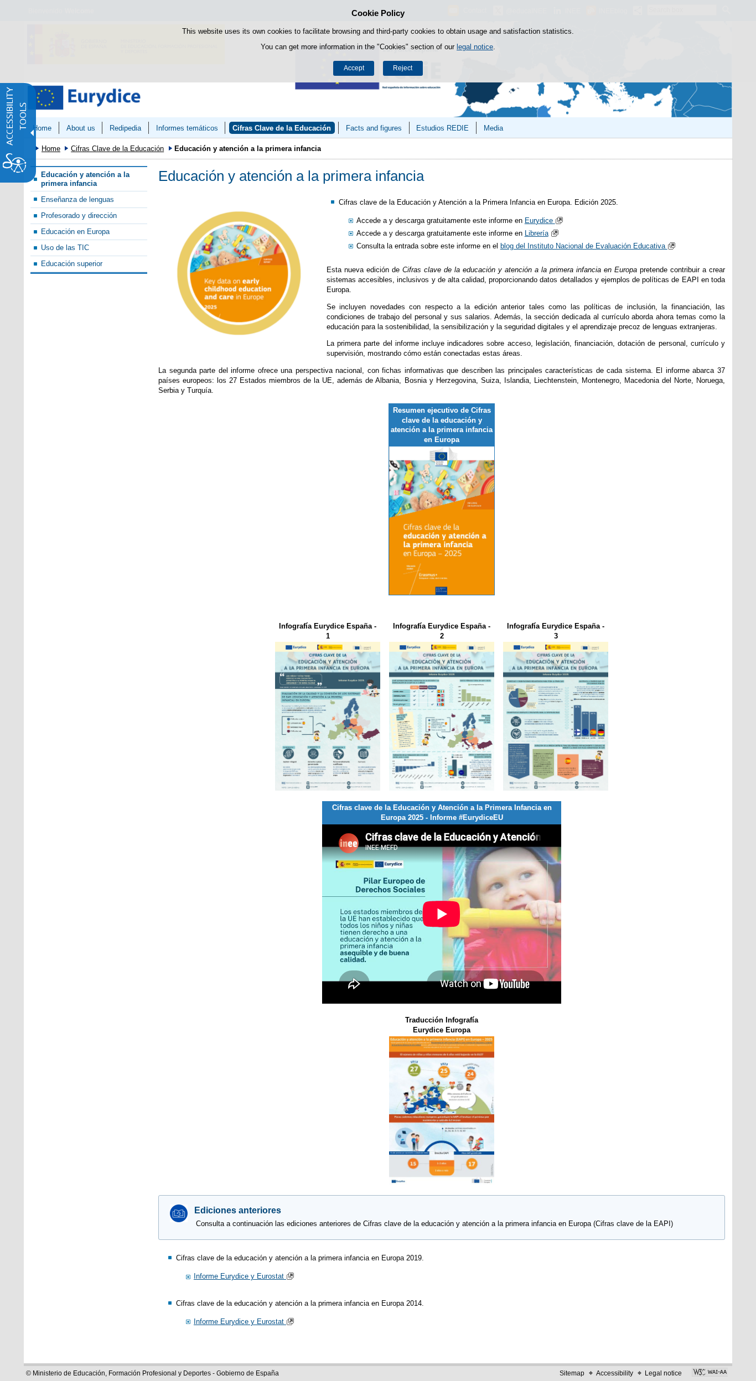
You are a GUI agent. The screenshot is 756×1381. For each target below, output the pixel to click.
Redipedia (125, 128)
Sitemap (572, 1373)
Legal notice (663, 1373)
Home (42, 128)
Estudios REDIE (442, 128)
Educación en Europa (75, 231)
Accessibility (614, 1373)
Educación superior (71, 263)
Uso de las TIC (65, 247)
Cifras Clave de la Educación (281, 128)
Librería (536, 233)
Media (493, 128)
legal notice (475, 47)
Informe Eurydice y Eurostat (240, 1276)
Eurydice (540, 220)
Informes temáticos (187, 128)
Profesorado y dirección (79, 215)
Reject (402, 68)
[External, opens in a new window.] (239, 273)
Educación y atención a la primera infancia (85, 178)
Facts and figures (374, 128)
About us (80, 128)
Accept (354, 68)
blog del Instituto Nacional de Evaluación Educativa (583, 246)
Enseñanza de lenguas (77, 199)
